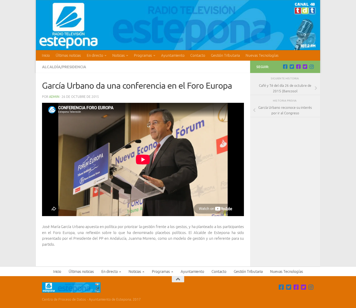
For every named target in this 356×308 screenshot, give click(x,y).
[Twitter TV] (291, 66)
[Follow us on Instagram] (311, 66)
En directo (95, 55)
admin (54, 96)
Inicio (46, 55)
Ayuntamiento (173, 55)
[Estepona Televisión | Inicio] (178, 25)
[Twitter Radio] (304, 66)
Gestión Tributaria (225, 55)
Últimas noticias (68, 55)
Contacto (197, 55)
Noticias (118, 55)
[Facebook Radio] (298, 66)
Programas (143, 55)
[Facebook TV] (285, 66)
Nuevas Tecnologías (262, 55)
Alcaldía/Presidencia (64, 67)
